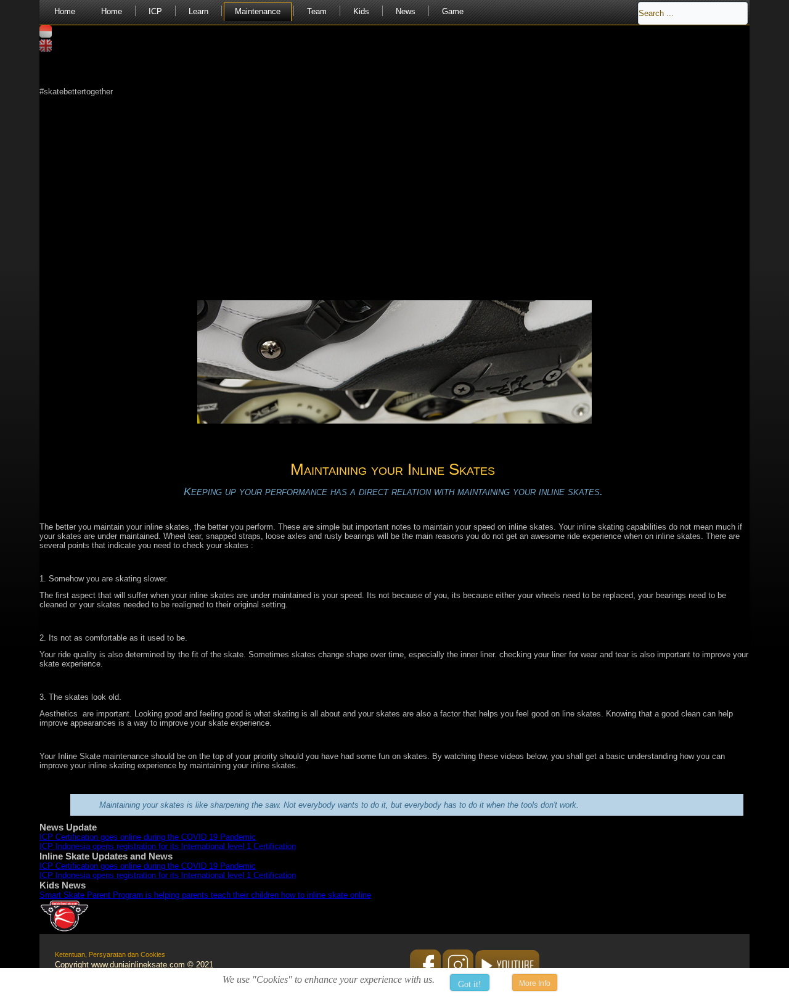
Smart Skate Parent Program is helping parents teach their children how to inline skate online (205, 895)
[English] (45, 49)
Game (453, 11)
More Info (534, 983)
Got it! (469, 984)
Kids (361, 11)
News (405, 11)
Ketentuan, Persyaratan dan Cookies (110, 954)
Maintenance (257, 11)
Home (64, 11)
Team (317, 11)
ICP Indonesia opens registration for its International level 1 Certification (167, 846)
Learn (198, 11)
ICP (155, 11)
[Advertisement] (394, 182)
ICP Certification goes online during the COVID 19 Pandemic (147, 837)
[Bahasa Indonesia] (45, 34)
